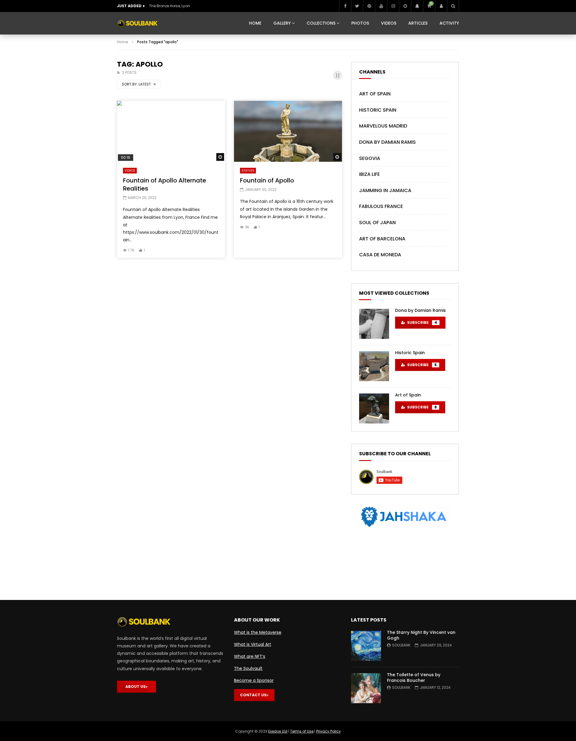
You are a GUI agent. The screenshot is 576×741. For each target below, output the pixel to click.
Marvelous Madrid (383, 125)
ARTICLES (418, 23)
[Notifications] (417, 6)
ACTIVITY (449, 23)
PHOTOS (360, 23)
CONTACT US (253, 694)
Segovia (369, 158)
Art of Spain (375, 93)
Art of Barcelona (382, 238)
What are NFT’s (249, 656)
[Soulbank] (137, 23)
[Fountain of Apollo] (288, 131)
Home (122, 41)
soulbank (401, 645)
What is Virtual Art (252, 644)
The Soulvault (248, 668)
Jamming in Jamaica (385, 190)
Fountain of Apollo (267, 180)
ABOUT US (135, 686)
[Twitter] (357, 6)
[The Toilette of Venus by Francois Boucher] (366, 688)
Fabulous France (381, 206)
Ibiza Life (369, 174)
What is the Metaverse (257, 632)
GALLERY (282, 23)
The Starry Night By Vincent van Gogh (421, 635)
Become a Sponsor (254, 680)
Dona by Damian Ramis (387, 142)
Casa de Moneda (380, 254)
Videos (129, 170)
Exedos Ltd (277, 731)
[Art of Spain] (374, 408)
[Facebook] (345, 6)
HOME (255, 23)
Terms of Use (302, 731)
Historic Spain (377, 110)
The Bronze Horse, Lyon (169, 5)
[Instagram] (393, 6)
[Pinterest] (369, 6)
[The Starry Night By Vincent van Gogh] (366, 646)
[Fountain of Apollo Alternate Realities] (171, 131)
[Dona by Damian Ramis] (374, 324)
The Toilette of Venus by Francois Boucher (413, 677)
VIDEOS (388, 23)
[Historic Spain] (374, 366)
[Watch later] (405, 6)
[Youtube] (381, 6)
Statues (248, 170)
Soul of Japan (377, 222)
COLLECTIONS (321, 23)
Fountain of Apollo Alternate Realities (164, 184)
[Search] (453, 6)
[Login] (441, 6)
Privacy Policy (328, 731)
